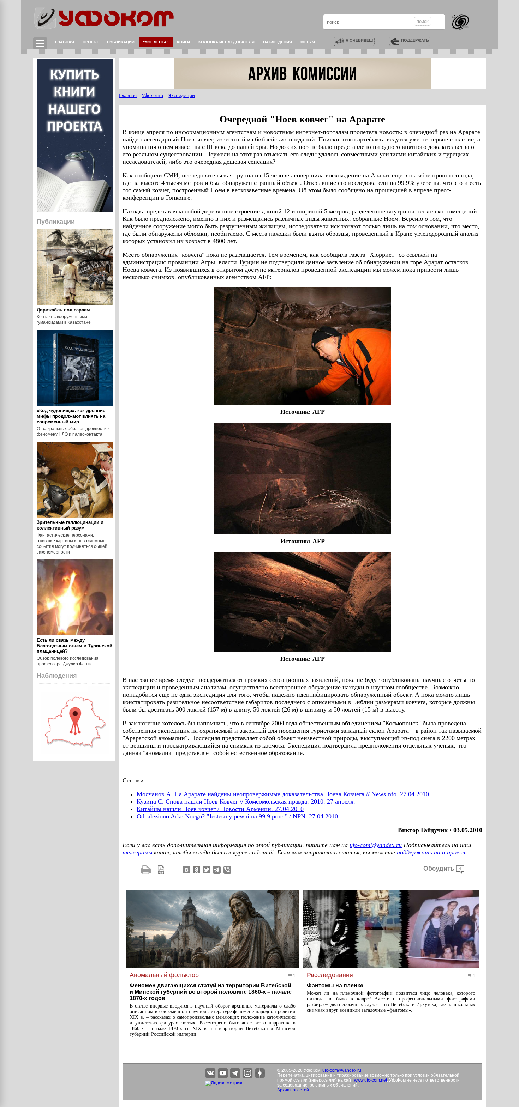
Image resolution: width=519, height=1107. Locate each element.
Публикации (121, 42)
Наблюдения (277, 42)
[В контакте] (186, 869)
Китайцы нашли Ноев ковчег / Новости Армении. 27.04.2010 (220, 808)
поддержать (415, 40)
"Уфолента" (155, 42)
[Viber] (227, 869)
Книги (183, 42)
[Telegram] (217, 869)
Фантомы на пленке (335, 985)
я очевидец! (359, 40)
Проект (91, 42)
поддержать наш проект (432, 852)
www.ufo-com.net (370, 1080)
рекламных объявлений (334, 1085)
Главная (64, 42)
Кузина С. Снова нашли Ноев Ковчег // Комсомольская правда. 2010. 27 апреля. (246, 801)
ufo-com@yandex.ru (376, 844)
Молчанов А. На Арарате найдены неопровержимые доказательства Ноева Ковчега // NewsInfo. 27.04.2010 (283, 794)
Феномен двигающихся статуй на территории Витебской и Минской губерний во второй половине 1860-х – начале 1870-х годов (211, 991)
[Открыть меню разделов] (40, 43)
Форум (307, 42)
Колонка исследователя (226, 42)
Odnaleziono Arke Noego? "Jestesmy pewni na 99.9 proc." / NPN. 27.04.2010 (237, 816)
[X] (206, 869)
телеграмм (137, 852)
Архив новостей (293, 1090)
